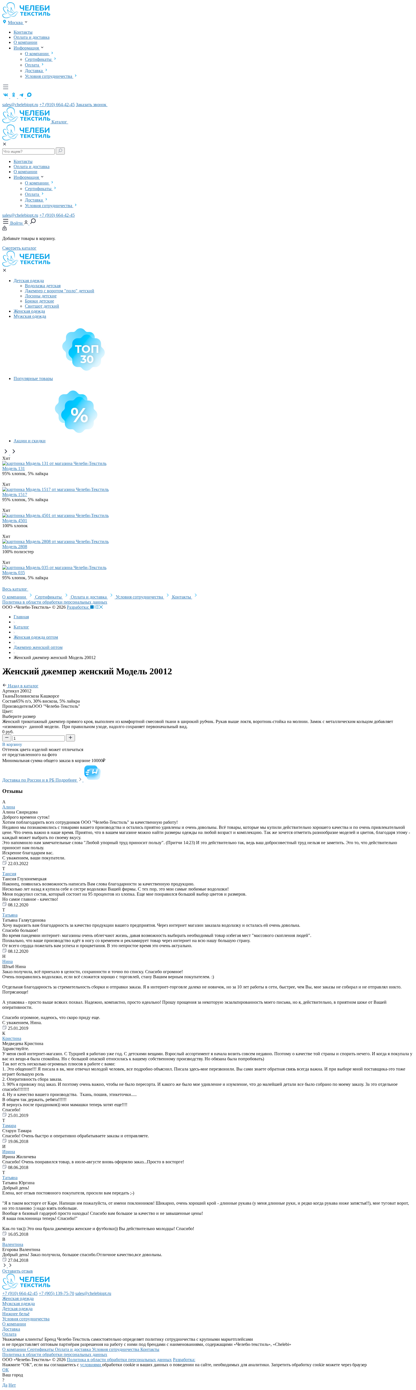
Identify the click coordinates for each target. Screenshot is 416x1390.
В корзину (12, 744)
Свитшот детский (42, 306)
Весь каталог (15, 589)
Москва (16, 22)
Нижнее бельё (15, 1313)
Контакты (23, 32)
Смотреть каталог (19, 248)
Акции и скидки (30, 440)
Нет (12, 1385)
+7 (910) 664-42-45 (57, 104)
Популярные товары (33, 378)
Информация (27, 48)
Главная (21, 616)
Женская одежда (29, 311)
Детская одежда (29, 280)
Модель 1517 (14, 494)
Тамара (9, 1125)
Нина (7, 961)
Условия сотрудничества (49, 76)
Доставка (34, 70)
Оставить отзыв (17, 1271)
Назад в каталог (22, 685)
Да (4, 1385)
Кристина (11, 1038)
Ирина (8, 1151)
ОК (5, 1369)
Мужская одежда (30, 316)
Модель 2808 (14, 546)
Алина (8, 807)
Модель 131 (13, 468)
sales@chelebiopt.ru (20, 104)
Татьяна (10, 915)
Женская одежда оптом (36, 637)
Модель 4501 (14, 520)
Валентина (12, 1244)
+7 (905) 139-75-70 (56, 1293)
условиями (91, 1364)
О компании (25, 42)
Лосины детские (41, 295)
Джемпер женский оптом (38, 647)
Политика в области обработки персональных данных (54, 602)
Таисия (9, 873)
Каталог (60, 121)
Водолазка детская (43, 285)
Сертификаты (39, 59)
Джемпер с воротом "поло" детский (59, 290)
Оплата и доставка (32, 37)
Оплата (32, 65)
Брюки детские (39, 301)
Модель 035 (13, 572)
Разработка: (78, 607)
